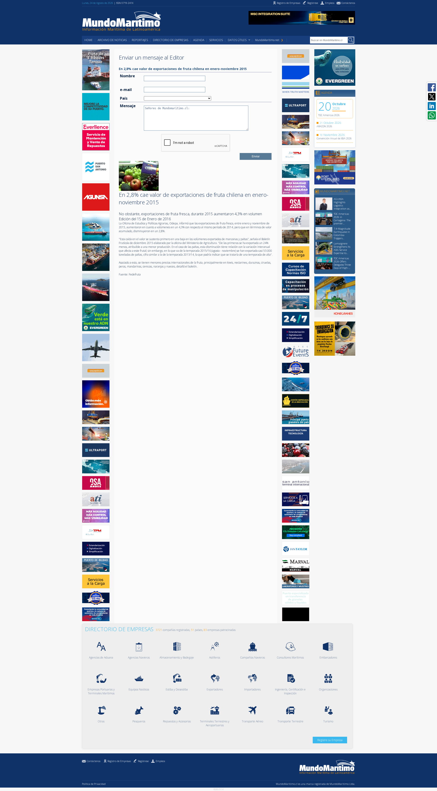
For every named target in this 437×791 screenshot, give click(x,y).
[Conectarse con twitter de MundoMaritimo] (432, 97)
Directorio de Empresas (170, 40)
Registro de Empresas (119, 761)
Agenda (198, 40)
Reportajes (140, 40)
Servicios (216, 40)
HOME (88, 40)
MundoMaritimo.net (267, 40)
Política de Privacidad (94, 784)
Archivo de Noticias (112, 40)
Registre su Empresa (330, 740)
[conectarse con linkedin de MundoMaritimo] (432, 106)
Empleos (160, 761)
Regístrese (143, 761)
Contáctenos (93, 761)
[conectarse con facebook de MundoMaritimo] (432, 87)
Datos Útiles (237, 40)
